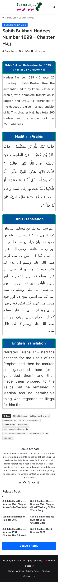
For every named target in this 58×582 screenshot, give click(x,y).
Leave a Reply (29, 545)
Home (7, 17)
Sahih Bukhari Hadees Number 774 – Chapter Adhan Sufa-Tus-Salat (14, 504)
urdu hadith (8, 438)
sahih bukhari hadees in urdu (16, 429)
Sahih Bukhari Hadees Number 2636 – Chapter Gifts (42, 519)
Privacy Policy (33, 571)
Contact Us (29, 576)
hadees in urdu (10, 420)
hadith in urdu (9, 425)
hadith (21, 420)
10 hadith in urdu (20, 416)
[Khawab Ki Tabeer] (29, 6)
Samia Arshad (11, 51)
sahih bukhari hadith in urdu (15, 433)
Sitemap (46, 571)
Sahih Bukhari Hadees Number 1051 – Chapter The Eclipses (14, 532)
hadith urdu (23, 425)
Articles (20, 571)
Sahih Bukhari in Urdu (23, 17)
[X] (29, 483)
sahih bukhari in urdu (39, 433)
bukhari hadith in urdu (39, 416)
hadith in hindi (33, 420)
